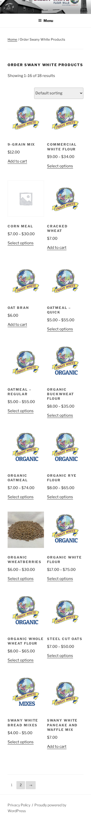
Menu (48, 20)
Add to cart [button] (17, 161)
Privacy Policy (19, 805)
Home (12, 39)
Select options (60, 166)
